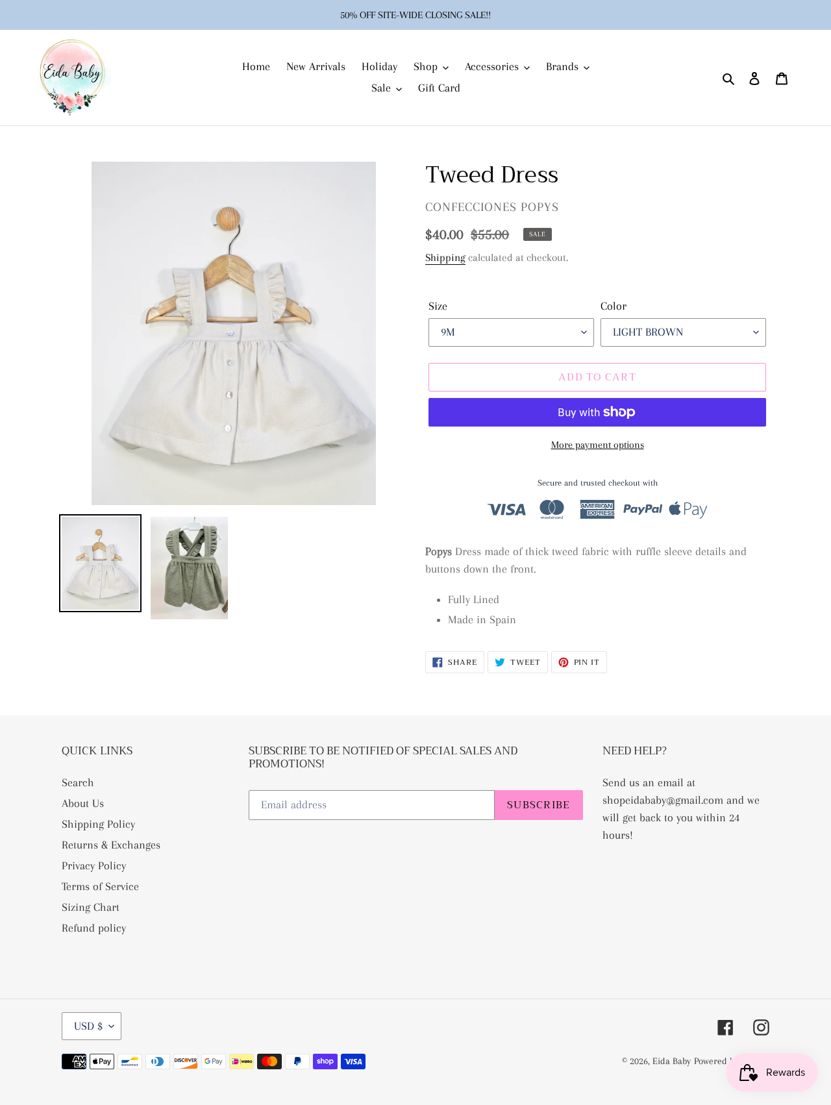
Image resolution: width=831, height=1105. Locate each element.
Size (437, 305)
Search (78, 782)
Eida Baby (671, 1061)
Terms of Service (100, 886)
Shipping (445, 257)
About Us (83, 803)
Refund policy (94, 927)
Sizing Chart (90, 906)
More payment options (597, 445)
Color (613, 305)
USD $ (88, 1025)
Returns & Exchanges (111, 844)
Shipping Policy (98, 823)
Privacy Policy (94, 865)
